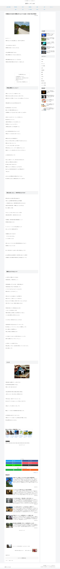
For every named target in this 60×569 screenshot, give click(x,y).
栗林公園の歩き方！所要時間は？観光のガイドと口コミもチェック (30, 436)
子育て (42, 76)
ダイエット (43, 63)
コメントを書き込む (22, 558)
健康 (42, 72)
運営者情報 (44, 565)
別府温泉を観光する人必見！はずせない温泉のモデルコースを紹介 (8, 436)
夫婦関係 (42, 70)
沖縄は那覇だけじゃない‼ (20, 76)
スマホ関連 (43, 65)
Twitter (42, 59)
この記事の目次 (20, 74)
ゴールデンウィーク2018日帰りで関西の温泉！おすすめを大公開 (17, 436)
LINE (42, 61)
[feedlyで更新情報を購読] (14, 470)
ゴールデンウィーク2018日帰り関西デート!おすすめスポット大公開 (12, 436)
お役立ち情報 (7, 441)
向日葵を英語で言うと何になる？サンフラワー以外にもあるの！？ (25, 436)
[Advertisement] (22, 18)
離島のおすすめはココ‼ (19, 79)
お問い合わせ (53, 565)
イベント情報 (43, 85)
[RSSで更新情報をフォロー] (30, 470)
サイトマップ (49, 565)
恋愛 (42, 74)
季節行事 (42, 80)
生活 (42, 78)
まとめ (17, 80)
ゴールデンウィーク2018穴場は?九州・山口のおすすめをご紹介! (21, 436)
